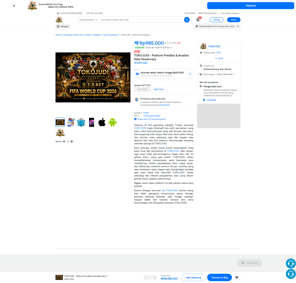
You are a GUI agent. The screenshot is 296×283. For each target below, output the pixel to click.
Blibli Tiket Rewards (207, 13)
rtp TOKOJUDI (170, 190)
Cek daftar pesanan (230, 13)
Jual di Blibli (189, 13)
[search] (187, 20)
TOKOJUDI (251, 5)
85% (219, 52)
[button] (148, 5)
